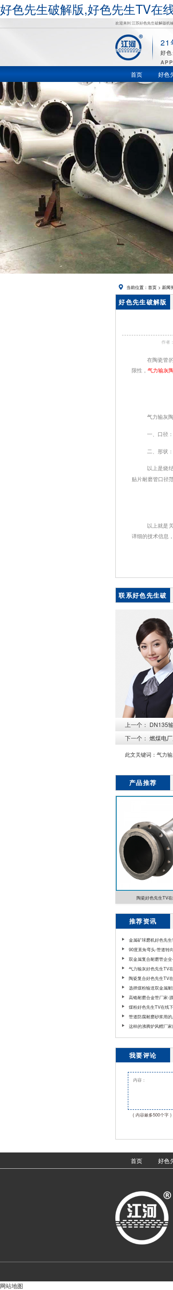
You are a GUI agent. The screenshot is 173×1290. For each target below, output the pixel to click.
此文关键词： (141, 754)
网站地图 (11, 1285)
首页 (152, 287)
